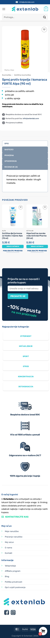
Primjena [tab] (9, 155)
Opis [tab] (6, 143)
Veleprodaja (10, 566)
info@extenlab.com (26, 2)
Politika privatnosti (13, 582)
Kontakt (8, 553)
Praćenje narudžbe (13, 537)
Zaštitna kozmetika (22, 75)
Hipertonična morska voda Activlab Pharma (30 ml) (36, 235)
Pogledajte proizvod (12, 251)
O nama (8, 547)
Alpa (12, 70)
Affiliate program (12, 571)
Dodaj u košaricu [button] (13, 246)
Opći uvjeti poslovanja (15, 587)
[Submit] (44, 17)
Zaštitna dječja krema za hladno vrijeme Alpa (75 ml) (12, 235)
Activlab (29, 231)
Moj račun (9, 542)
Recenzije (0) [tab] (11, 167)
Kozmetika (6, 75)
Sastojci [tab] (8, 149)
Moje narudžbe (12, 531)
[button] (3, 9)
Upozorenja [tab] (10, 161)
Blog (7, 576)
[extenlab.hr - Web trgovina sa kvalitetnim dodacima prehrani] (25, 9)
